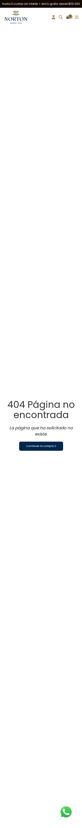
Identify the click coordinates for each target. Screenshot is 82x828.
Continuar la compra (40, 446)
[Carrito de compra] (67, 18)
